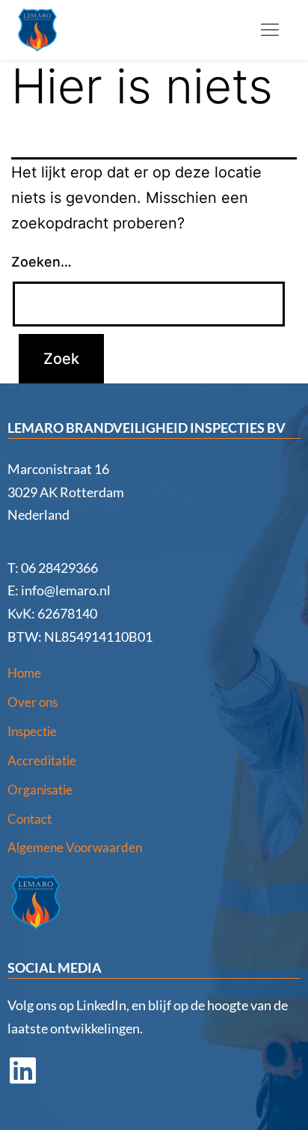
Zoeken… (41, 262)
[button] (269, 30)
